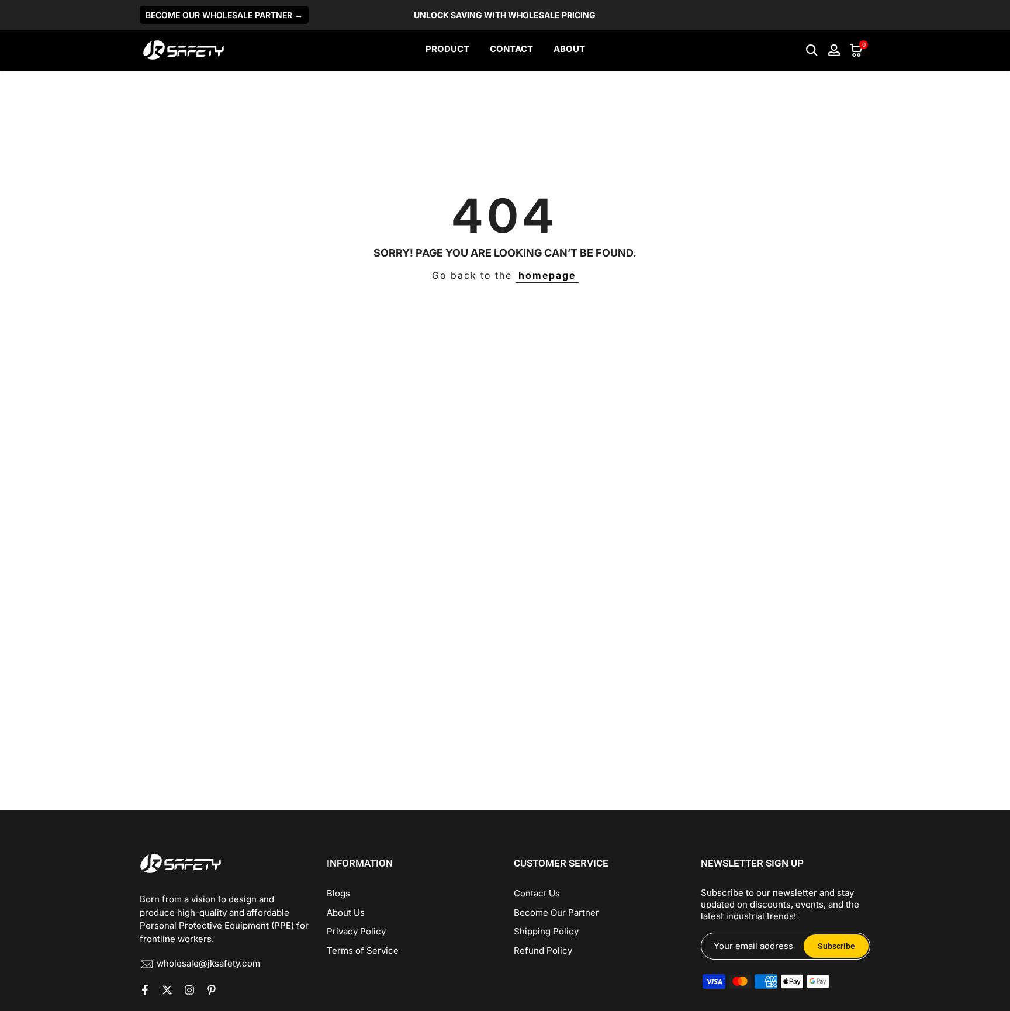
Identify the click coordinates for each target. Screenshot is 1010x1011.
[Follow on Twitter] (167, 990)
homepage (547, 275)
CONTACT (511, 48)
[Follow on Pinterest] (211, 990)
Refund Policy (543, 950)
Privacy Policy (356, 931)
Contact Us (537, 893)
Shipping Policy (546, 931)
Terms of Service (363, 950)
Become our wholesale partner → (224, 15)
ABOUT (569, 48)
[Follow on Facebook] (145, 990)
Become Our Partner (556, 912)
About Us (346, 912)
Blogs (338, 893)
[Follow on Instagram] (189, 990)
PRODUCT (447, 48)
